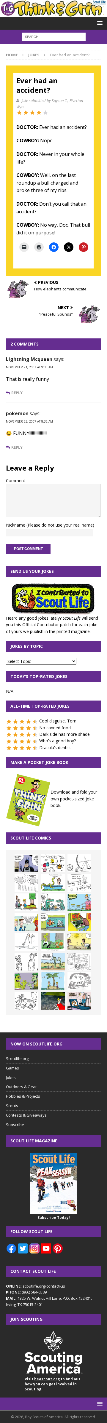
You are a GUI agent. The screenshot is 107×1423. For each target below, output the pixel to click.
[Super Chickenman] (53, 1001)
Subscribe (15, 1124)
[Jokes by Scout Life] (53, 13)
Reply (17, 393)
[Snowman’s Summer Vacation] (79, 883)
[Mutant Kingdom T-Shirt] (26, 961)
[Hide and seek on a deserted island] (53, 981)
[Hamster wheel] (79, 863)
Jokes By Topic (26, 646)
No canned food (55, 727)
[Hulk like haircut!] (26, 981)
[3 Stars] (32, 113)
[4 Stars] (39, 113)
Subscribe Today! (53, 1217)
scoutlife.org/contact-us (35, 1286)
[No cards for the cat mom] (79, 1001)
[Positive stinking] (79, 961)
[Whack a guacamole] (79, 922)
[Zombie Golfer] (79, 902)
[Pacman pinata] (53, 863)
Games (12, 1068)
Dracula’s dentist (55, 747)
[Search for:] (54, 36)
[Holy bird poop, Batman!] (26, 863)
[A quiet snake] (53, 961)
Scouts (12, 1105)
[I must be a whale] (53, 922)
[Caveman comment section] (79, 981)
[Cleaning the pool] (53, 883)
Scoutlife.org (17, 1058)
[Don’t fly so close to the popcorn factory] (26, 922)
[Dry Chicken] (79, 942)
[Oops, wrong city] (53, 902)
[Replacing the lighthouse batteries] (26, 942)
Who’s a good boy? (57, 741)
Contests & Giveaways (26, 1115)
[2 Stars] (26, 113)
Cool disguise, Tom (57, 721)
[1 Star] (19, 113)
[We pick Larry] (26, 902)
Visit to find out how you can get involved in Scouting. (52, 1384)
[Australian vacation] (26, 883)
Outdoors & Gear (21, 1086)
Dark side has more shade (64, 734)
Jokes (11, 1077)
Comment (15, 480)
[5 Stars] (45, 113)
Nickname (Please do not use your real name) (50, 525)
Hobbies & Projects (23, 1096)
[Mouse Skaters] (26, 1001)
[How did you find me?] (53, 942)
